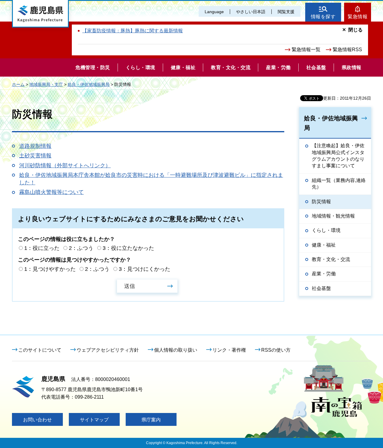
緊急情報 (357, 16)
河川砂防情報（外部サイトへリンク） (65, 165)
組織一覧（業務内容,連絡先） (339, 183)
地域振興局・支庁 (46, 84)
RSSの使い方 (276, 350)
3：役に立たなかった (128, 248)
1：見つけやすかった (50, 269)
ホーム (18, 84)
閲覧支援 (286, 11)
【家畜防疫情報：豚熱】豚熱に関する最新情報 (132, 30)
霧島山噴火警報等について (51, 192)
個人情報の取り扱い (175, 350)
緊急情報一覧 (306, 49)
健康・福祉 (324, 244)
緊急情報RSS (347, 49)
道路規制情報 (35, 146)
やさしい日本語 (250, 11)
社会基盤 (321, 288)
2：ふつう (81, 248)
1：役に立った (42, 248)
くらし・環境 (326, 230)
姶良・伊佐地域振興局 (89, 84)
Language (214, 11)
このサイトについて (39, 350)
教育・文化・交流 (331, 259)
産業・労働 (324, 273)
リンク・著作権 (229, 350)
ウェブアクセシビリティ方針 (108, 350)
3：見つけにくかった (144, 269)
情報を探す (323, 16)
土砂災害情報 (35, 156)
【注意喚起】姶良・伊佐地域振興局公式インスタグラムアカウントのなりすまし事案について (338, 155)
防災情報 (321, 201)
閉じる (355, 29)
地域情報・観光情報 (333, 215)
